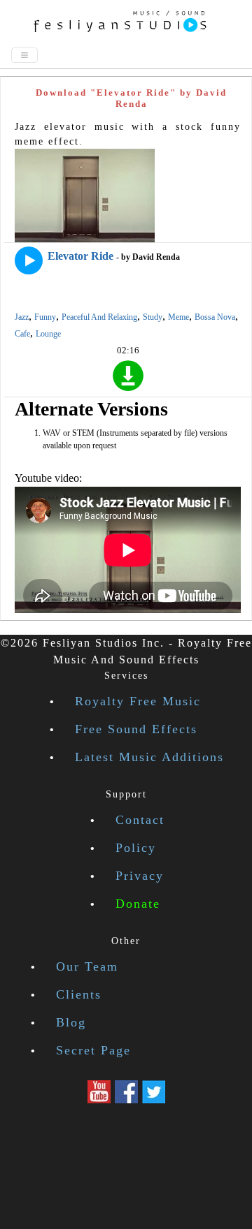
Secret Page (93, 1050)
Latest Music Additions (149, 757)
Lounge (48, 334)
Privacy (139, 876)
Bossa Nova (215, 317)
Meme (178, 317)
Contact (139, 820)
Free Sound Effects (136, 729)
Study (152, 317)
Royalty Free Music (138, 701)
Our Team (87, 966)
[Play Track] (29, 260)
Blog (71, 1022)
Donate (137, 904)
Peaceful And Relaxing (99, 317)
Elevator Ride (80, 256)
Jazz (22, 317)
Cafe (22, 334)
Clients (79, 994)
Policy (135, 848)
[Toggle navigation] (24, 55)
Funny (45, 317)
